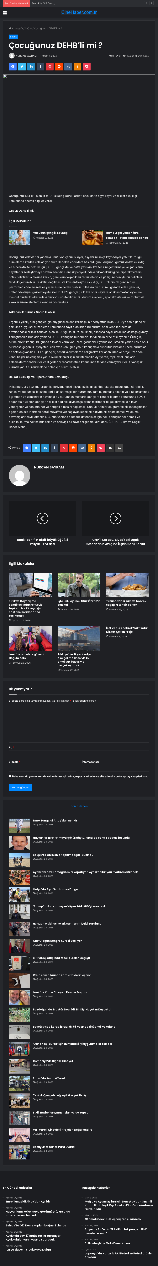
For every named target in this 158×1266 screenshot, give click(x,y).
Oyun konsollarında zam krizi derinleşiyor (62, 975)
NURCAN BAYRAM (26, 55)
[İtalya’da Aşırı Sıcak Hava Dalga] (19, 894)
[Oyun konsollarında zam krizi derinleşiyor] (19, 980)
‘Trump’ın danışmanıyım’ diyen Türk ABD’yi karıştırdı (69, 906)
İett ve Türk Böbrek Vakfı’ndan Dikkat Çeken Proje (127, 630)
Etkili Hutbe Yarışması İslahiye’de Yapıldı (61, 1112)
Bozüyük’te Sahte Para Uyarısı (54, 1147)
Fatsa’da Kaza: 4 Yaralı (49, 1078)
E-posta (14, 761)
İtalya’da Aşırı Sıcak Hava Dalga (55, 889)
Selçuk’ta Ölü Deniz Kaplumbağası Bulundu (57, 3)
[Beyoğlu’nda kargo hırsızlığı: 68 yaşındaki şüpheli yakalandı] (19, 1032)
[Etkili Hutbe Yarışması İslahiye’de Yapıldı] (19, 1118)
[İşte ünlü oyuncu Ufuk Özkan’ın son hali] (79, 585)
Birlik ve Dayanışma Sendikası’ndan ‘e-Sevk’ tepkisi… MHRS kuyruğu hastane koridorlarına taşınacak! (26, 608)
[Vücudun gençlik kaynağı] (19, 237)
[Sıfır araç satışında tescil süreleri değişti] (19, 963)
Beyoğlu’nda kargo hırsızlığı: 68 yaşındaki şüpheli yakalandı (74, 1027)
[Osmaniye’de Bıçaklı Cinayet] (19, 1066)
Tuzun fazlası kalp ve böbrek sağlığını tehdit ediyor (126, 603)
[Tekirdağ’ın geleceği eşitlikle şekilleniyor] (19, 1100)
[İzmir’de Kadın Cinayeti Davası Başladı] (19, 997)
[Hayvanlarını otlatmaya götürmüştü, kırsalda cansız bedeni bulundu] (19, 843)
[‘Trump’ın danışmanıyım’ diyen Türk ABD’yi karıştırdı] (19, 911)
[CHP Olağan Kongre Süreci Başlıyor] (19, 946)
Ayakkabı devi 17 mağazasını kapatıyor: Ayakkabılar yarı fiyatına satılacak (85, 872)
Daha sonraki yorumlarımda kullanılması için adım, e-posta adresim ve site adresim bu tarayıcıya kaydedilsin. (80, 776)
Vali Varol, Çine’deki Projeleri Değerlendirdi (63, 1130)
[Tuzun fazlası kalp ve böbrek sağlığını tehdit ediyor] (127, 585)
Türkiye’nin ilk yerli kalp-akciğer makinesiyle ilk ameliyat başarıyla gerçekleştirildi (74, 659)
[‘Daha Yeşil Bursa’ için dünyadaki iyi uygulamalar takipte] (19, 1049)
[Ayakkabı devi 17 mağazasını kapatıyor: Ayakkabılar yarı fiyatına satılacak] (19, 877)
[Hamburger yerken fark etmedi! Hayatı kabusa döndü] (92, 237)
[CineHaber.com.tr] (79, 12)
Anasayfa (17, 28)
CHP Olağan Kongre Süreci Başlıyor (57, 941)
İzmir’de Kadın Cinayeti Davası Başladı (60, 992)
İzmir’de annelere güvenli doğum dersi (26, 656)
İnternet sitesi (90, 761)
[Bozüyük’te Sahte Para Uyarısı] (19, 1152)
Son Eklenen (79, 806)
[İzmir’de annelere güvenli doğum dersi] (30, 638)
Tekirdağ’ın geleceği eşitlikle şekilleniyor (61, 1095)
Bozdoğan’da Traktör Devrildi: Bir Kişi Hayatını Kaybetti (72, 1009)
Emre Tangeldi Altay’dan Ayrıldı (55, 820)
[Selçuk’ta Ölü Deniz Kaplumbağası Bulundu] (19, 860)
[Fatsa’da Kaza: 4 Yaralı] (19, 1083)
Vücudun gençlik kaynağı (50, 233)
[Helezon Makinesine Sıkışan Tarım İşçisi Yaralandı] (19, 929)
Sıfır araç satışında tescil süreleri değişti (61, 958)
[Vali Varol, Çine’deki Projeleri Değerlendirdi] (19, 1135)
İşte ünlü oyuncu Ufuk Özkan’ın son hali (79, 603)
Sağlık (28, 28)
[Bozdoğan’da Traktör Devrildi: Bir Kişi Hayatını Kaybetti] (19, 1015)
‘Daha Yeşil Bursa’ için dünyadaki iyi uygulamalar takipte (73, 1044)
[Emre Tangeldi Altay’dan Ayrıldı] (19, 826)
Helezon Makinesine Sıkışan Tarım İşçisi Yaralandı (67, 924)
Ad (11, 747)
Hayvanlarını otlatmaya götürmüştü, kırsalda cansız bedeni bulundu (81, 838)
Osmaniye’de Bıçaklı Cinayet (53, 1061)
